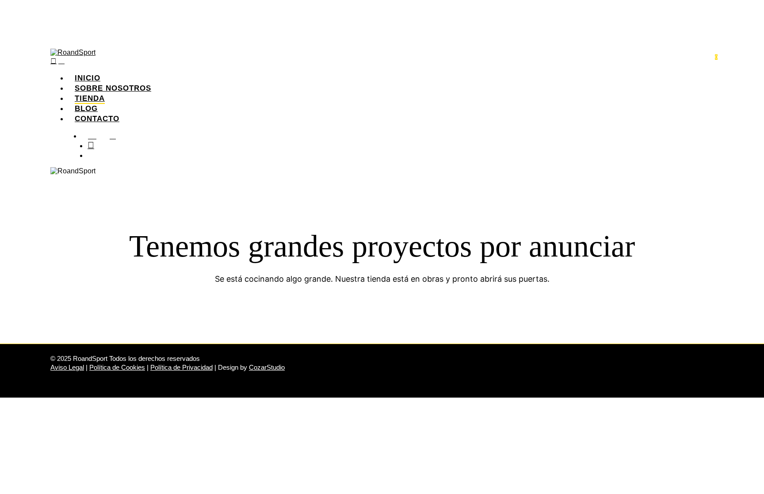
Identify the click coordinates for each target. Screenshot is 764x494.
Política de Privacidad (181, 367)
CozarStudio (267, 367)
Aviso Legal (67, 367)
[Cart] (61, 61)
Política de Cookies (117, 367)
